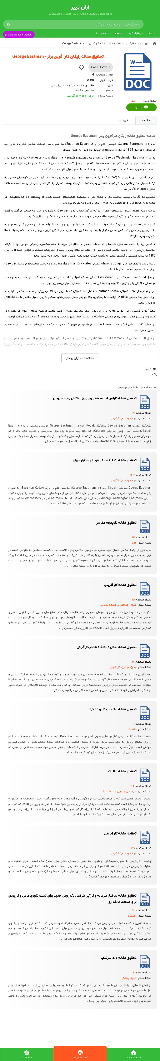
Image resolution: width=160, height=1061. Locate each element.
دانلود (138, 107)
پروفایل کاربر (136, 33)
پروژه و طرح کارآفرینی (80, 96)
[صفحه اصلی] (154, 43)
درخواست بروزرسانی (63, 85)
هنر (133, 543)
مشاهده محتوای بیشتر (80, 358)
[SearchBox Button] (8, 24)
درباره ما (118, 33)
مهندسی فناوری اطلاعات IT (119, 791)
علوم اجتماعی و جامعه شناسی (118, 605)
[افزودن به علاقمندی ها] (81, 67)
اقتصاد (132, 729)
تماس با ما (102, 33)
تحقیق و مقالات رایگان (18, 35)
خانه (151, 33)
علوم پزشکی (129, 978)
